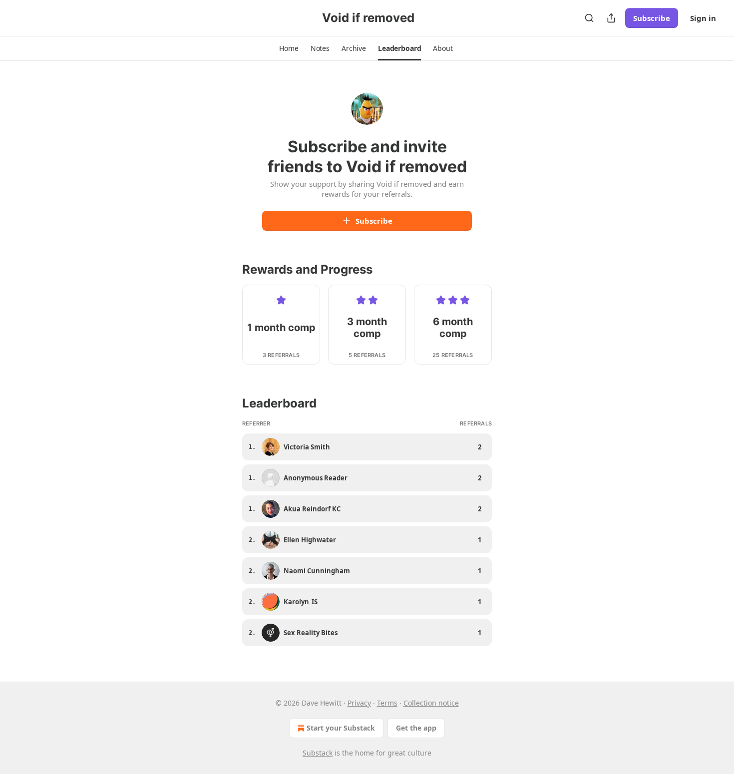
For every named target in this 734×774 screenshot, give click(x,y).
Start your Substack (341, 728)
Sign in (703, 18)
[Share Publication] (611, 18)
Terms (387, 703)
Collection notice (431, 703)
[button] (288, 48)
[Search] (589, 18)
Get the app (416, 728)
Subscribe (651, 18)
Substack (318, 753)
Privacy (359, 703)
